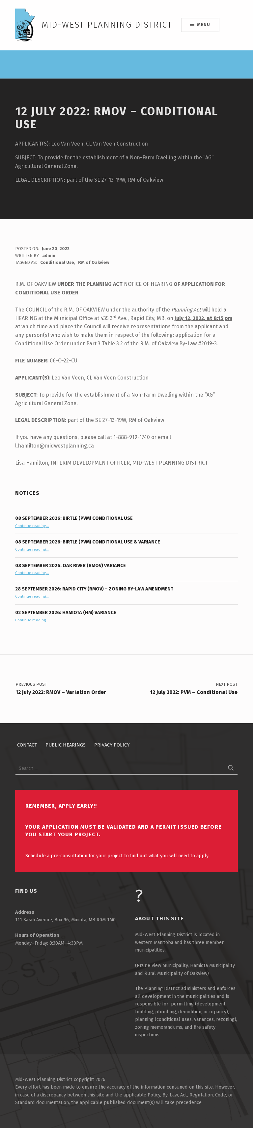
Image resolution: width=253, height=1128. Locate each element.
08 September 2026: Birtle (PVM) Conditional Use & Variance (87, 542)
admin (48, 255)
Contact (27, 745)
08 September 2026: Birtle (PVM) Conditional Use (74, 518)
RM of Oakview (93, 262)
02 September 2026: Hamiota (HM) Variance (65, 612)
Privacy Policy (111, 745)
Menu (203, 24)
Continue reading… (32, 525)
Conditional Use (57, 262)
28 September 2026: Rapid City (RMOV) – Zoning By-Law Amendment (94, 589)
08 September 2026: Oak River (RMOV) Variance (70, 565)
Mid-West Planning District (107, 25)
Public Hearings (65, 745)
